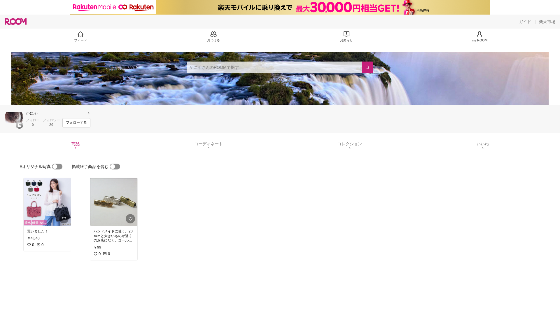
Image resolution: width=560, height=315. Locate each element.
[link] (47, 202)
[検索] (367, 67)
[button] (14, 117)
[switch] (57, 166)
